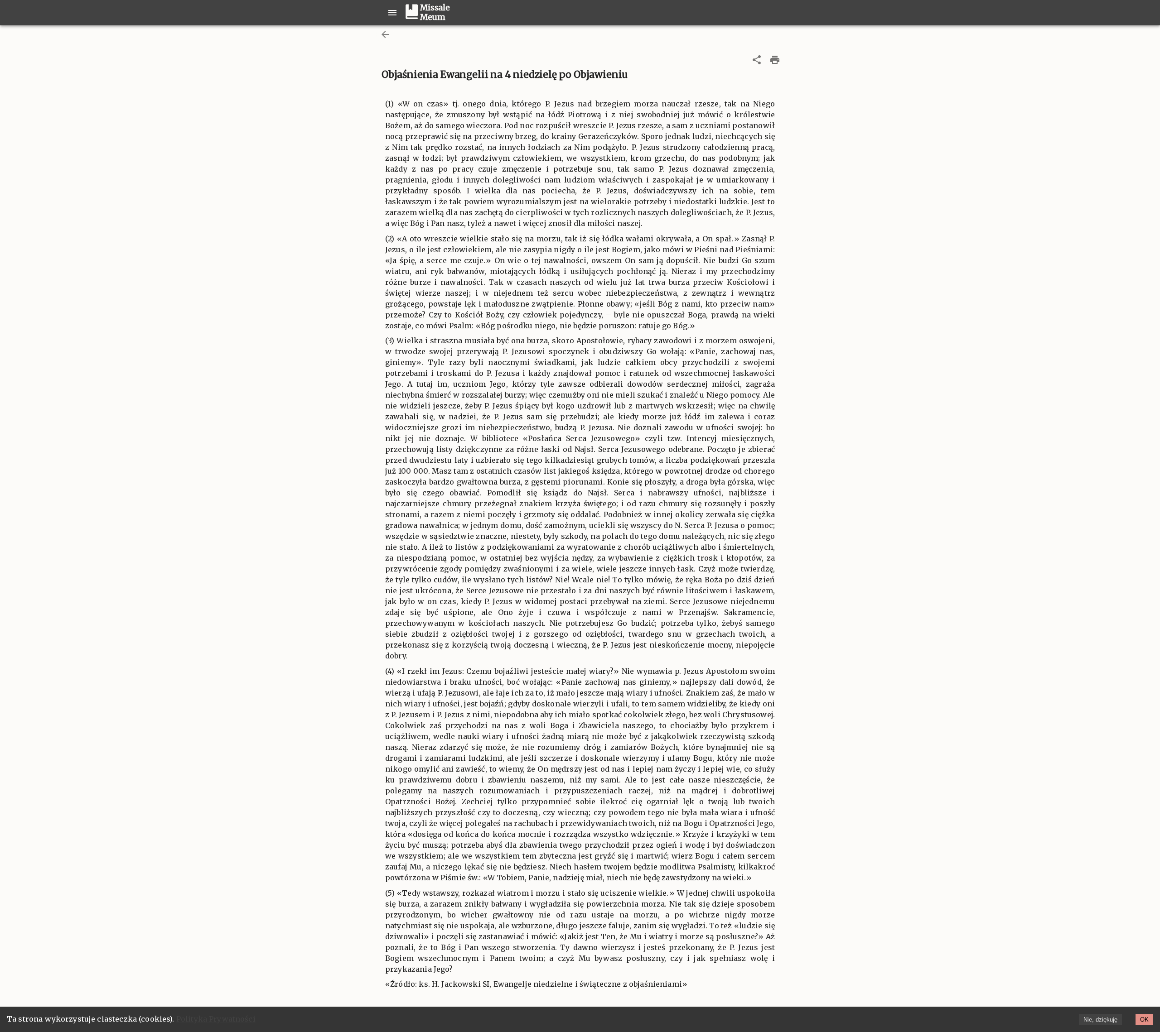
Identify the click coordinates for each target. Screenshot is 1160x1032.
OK (1144, 1019)
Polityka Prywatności (216, 1018)
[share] (757, 60)
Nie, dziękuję (1100, 1019)
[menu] (392, 13)
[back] (385, 34)
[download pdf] (775, 60)
